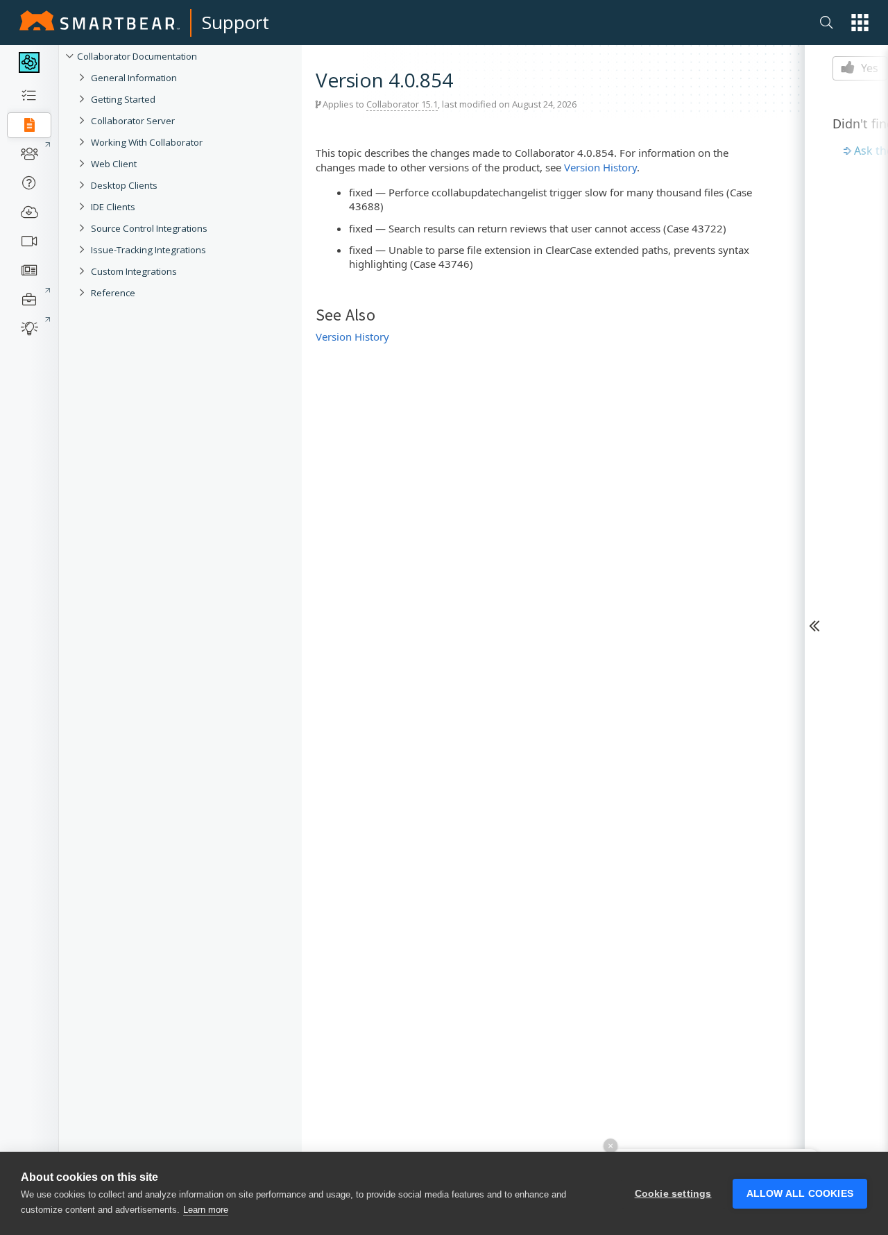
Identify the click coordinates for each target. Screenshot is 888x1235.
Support (235, 22)
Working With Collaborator (147, 142)
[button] (860, 22)
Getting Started (123, 99)
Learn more (205, 1209)
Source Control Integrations (149, 228)
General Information (134, 77)
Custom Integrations (134, 271)
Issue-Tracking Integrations (148, 250)
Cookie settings (673, 1194)
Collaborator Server (133, 120)
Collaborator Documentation (137, 56)
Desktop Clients (124, 185)
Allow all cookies (799, 1194)
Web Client (114, 163)
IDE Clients (113, 207)
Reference (113, 293)
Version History (600, 167)
